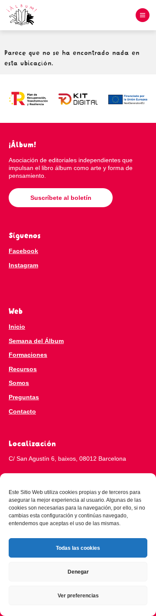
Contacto (22, 411)
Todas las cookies (78, 548)
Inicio (17, 326)
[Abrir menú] (143, 15)
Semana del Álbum (36, 340)
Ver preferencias (78, 596)
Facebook (23, 250)
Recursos (23, 369)
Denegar (78, 572)
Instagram (23, 265)
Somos (19, 382)
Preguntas (24, 397)
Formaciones (28, 354)
